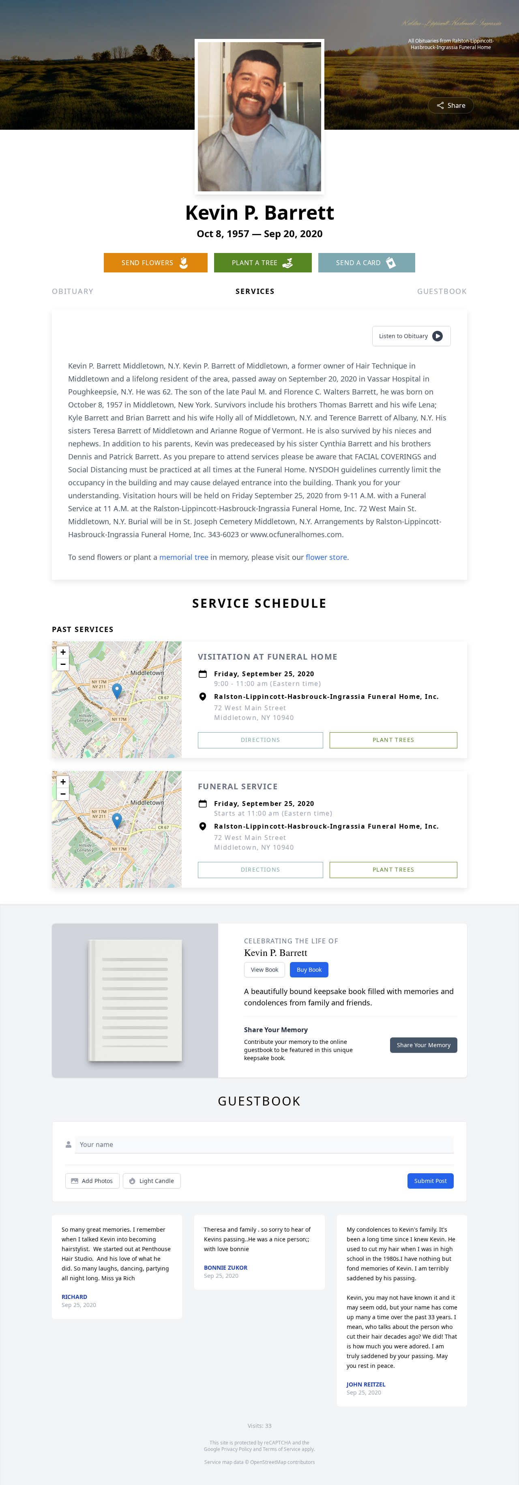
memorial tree (183, 557)
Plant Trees (393, 740)
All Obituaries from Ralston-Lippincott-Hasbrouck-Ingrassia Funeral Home (451, 44)
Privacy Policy (236, 1449)
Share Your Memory (423, 1045)
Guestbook (442, 291)
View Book (264, 969)
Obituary (72, 291)
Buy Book (309, 969)
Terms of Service (281, 1449)
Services (255, 291)
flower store (326, 557)
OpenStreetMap (268, 1462)
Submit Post (430, 1181)
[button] (117, 691)
